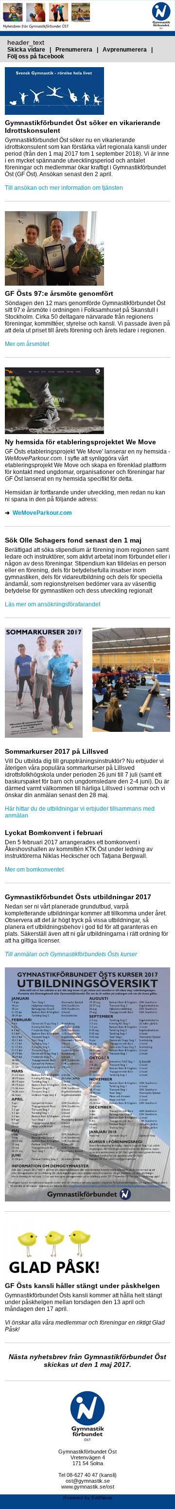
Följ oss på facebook (35, 56)
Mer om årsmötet (27, 344)
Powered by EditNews (87, 1497)
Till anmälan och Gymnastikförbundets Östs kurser (71, 954)
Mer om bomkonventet (34, 869)
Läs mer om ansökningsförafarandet (52, 604)
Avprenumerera (125, 49)
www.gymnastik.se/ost (87, 1487)
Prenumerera (74, 49)
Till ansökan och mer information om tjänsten (64, 187)
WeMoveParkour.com (42, 512)
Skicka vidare (27, 49)
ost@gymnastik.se (88, 1481)
